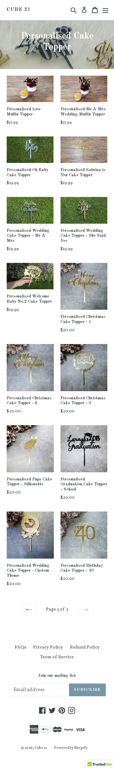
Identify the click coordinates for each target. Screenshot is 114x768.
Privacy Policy (48, 647)
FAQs (20, 647)
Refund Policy (85, 647)
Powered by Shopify (70, 748)
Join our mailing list (57, 675)
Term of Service (57, 657)
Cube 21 (19, 9)
